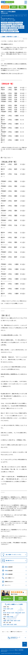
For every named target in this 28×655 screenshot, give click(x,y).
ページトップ (25, 645)
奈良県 (18, 620)
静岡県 (8, 616)
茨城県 (19, 612)
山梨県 (4, 616)
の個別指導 (8, 566)
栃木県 (23, 612)
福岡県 (8, 624)
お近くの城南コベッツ (9, 577)
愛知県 (11, 616)
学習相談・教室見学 (22, 7)
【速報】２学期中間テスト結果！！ (10, 36)
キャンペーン (8, 585)
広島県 (4, 624)
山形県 (11, 608)
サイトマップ (11, 649)
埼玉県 (12, 612)
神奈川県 (9, 612)
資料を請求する (7, 598)
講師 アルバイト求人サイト (12, 631)
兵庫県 (4, 620)
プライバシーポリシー (4, 649)
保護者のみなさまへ (9, 581)
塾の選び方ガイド (10, 560)
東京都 (4, 612)
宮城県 (8, 608)
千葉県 (16, 612)
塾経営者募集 (21, 649)
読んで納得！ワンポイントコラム (13, 554)
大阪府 (8, 620)
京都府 (11, 620)
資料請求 (14, 7)
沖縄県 (15, 624)
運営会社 (16, 649)
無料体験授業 (5, 7)
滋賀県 (15, 620)
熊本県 (11, 624)
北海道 (4, 608)
